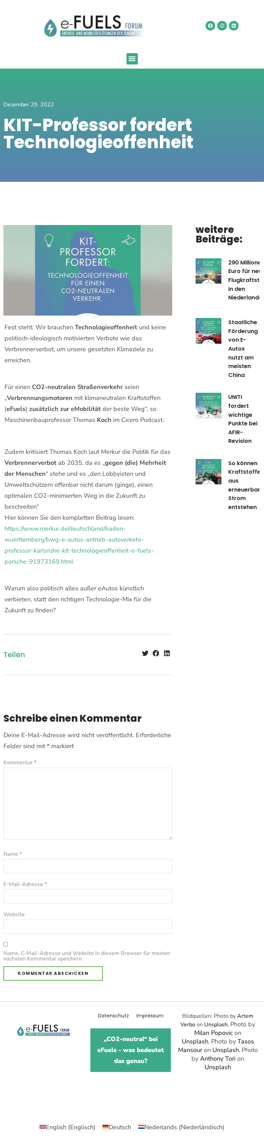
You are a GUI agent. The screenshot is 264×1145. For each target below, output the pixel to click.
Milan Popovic (213, 1033)
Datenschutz (113, 1015)
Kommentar (19, 762)
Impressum (150, 1015)
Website (14, 914)
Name (12, 854)
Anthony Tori (217, 1058)
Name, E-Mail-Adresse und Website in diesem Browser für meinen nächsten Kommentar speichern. (86, 956)
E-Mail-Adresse (25, 884)
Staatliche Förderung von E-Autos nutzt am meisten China (243, 348)
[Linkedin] (234, 26)
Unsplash (216, 1024)
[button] (132, 58)
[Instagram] (222, 26)
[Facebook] (210, 26)
